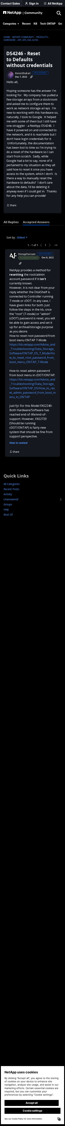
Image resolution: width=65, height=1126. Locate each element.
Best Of (8, 514)
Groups (8, 504)
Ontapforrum (26, 254)
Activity (8, 494)
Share (11, 205)
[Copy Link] (31, 77)
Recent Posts (11, 489)
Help (6, 509)
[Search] (58, 13)
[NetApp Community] (23, 13)
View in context (18, 442)
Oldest (21, 237)
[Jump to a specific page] (55, 245)
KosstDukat (23, 73)
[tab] (11, 222)
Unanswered (32, 499)
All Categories (12, 484)
